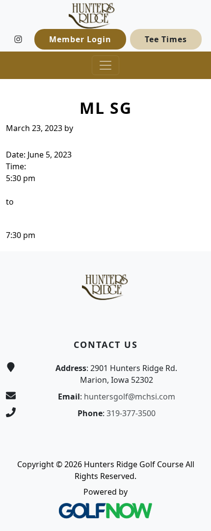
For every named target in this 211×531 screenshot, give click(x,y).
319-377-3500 (131, 413)
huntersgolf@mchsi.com (129, 396)
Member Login (80, 39)
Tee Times (166, 39)
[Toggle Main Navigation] (105, 65)
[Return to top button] (192, 232)
